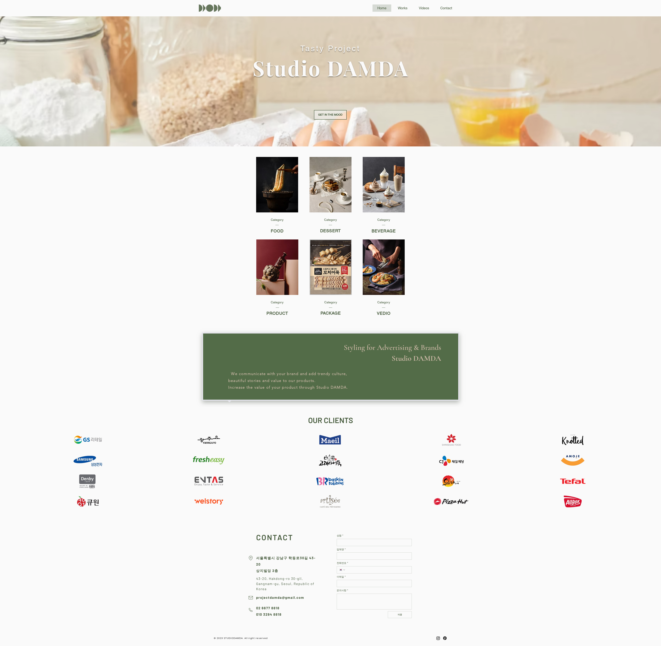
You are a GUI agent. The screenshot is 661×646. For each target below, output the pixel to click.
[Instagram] (438, 638)
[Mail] (250, 597)
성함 (340, 535)
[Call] (250, 610)
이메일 (341, 576)
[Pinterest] (445, 638)
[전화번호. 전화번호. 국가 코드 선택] (342, 569)
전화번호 (342, 563)
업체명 (341, 549)
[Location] (250, 558)
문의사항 (342, 590)
